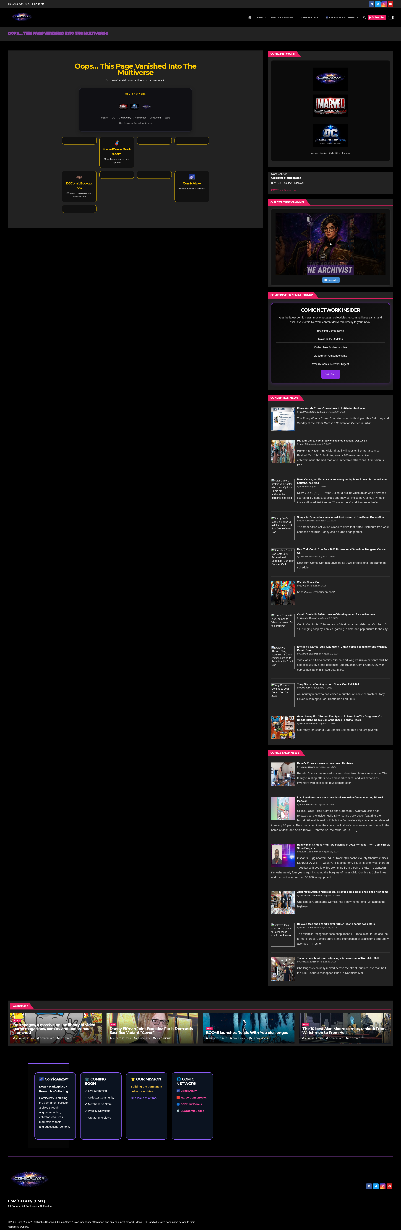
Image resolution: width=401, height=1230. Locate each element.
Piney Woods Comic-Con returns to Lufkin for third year (331, 408)
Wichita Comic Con (308, 582)
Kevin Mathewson (309, 851)
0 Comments (68, 1038)
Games (17, 1021)
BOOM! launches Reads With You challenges (247, 1032)
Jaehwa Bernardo (309, 653)
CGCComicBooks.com (283, 190)
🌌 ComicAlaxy (186, 1090)
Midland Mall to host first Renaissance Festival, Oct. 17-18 (332, 440)
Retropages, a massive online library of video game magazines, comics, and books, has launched (54, 1028)
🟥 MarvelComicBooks (191, 1097)
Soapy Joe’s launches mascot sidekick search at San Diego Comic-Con (340, 517)
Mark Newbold (307, 723)
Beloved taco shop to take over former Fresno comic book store (336, 924)
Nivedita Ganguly (309, 618)
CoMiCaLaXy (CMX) (26, 1201)
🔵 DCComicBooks (189, 1104)
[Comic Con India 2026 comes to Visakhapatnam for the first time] (283, 625)
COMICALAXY (47, 1038)
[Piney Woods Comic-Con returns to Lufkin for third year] (283, 419)
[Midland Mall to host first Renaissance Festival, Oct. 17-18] (283, 451)
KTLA (303, 486)
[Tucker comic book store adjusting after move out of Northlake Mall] (283, 968)
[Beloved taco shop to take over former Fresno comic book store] (283, 934)
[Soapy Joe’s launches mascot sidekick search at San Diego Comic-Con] (283, 527)
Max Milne (305, 444)
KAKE (303, 585)
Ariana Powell (307, 804)
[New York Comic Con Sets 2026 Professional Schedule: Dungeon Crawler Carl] (283, 560)
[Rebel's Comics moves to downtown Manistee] (283, 774)
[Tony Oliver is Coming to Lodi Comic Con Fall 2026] (283, 695)
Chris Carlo (306, 687)
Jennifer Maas (307, 556)
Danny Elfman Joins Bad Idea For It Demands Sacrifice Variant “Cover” (151, 1030)
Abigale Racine (307, 767)
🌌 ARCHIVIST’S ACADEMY (341, 17)
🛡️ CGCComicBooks (190, 1110)
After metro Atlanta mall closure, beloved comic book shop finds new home (342, 892)
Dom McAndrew (308, 927)
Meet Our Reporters (282, 17)
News (113, 1024)
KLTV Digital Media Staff (312, 412)
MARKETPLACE (310, 17)
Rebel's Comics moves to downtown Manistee (325, 763)
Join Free (330, 374)
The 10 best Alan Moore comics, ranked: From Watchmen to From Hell (343, 1030)
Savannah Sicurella (310, 895)
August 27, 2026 (25, 1038)
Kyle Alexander (307, 520)
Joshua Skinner (308, 961)
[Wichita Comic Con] (283, 592)
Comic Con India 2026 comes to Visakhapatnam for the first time (336, 614)
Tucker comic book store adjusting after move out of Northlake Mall (338, 958)
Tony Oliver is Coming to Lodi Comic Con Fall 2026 (328, 684)
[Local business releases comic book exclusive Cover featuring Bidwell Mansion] (283, 808)
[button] (364, 17)
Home (260, 17)
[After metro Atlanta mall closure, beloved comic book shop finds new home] (283, 902)
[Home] (250, 17)
